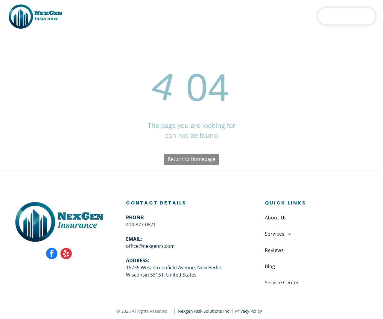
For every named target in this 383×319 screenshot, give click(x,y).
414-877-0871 (141, 224)
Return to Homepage (191, 159)
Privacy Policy (248, 311)
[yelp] (66, 254)
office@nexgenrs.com (150, 246)
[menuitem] (125, 16)
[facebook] (51, 254)
